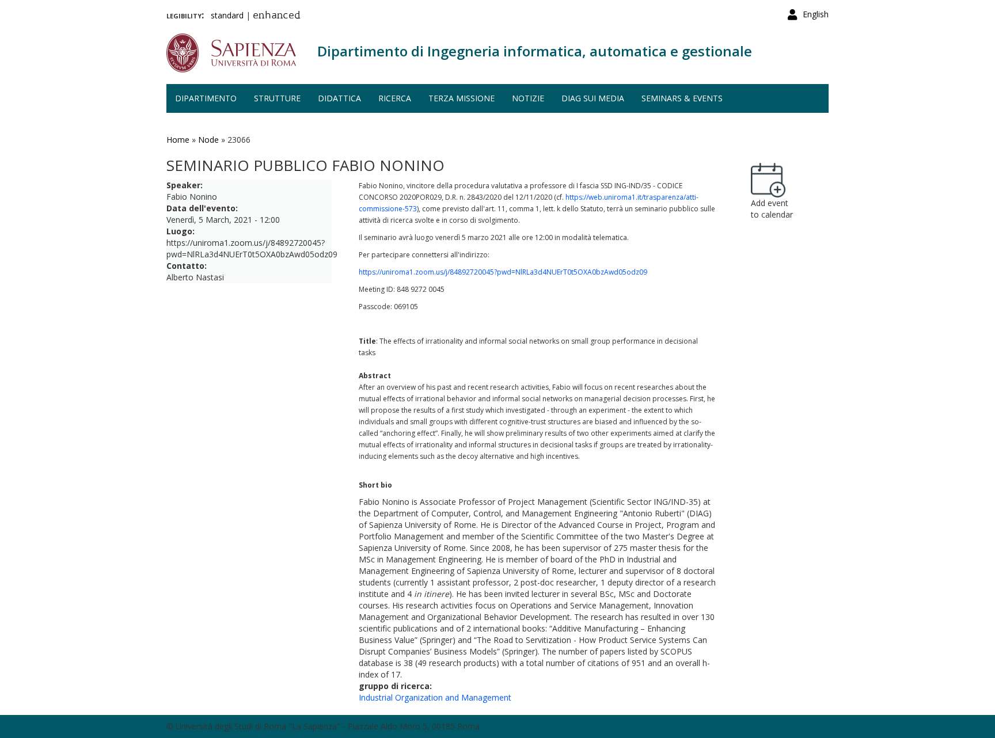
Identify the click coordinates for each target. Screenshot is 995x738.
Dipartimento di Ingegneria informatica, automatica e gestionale (534, 50)
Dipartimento (206, 98)
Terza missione (461, 98)
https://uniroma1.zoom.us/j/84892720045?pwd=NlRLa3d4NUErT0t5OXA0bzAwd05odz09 (503, 272)
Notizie (528, 98)
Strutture (277, 98)
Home (177, 139)
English (816, 14)
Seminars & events (682, 98)
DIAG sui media (592, 98)
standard (227, 15)
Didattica (339, 98)
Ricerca (394, 98)
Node (208, 139)
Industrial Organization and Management (435, 697)
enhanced (277, 16)
